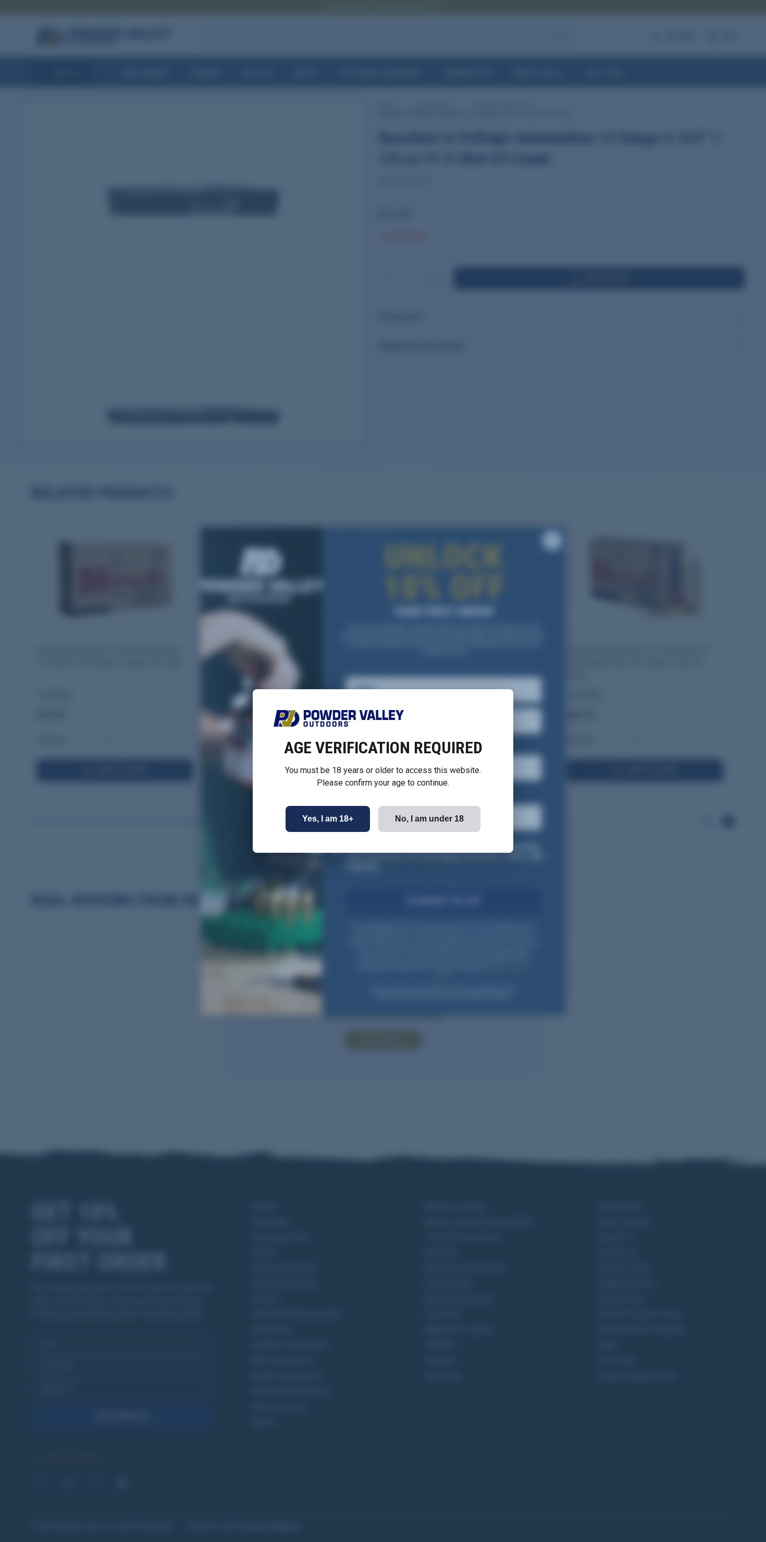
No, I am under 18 (429, 818)
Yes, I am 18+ (327, 818)
